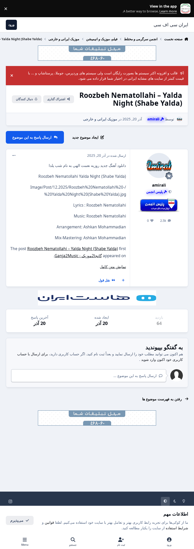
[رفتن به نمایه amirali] (179, 119)
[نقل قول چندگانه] (123, 280)
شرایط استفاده (177, 527)
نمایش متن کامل (113, 266)
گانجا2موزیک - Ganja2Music (78, 255)
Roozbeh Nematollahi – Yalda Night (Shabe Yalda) (72, 248)
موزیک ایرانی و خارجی (100, 119)
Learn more (184, 8)
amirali (159, 185)
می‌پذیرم (16, 520)
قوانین (49, 522)
